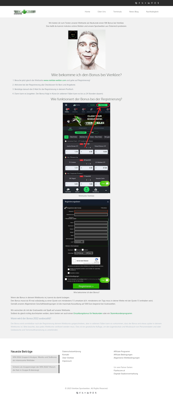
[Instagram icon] (155, 3)
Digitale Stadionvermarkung (126, 373)
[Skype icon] (136, 3)
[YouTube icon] (146, 3)
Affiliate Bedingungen (123, 354)
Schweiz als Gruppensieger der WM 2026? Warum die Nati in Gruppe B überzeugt (34, 368)
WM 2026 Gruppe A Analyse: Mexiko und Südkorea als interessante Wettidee (35, 359)
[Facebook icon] (139, 3)
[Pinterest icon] (152, 3)
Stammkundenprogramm (121, 313)
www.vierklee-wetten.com (55, 80)
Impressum (67, 361)
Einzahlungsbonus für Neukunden (88, 313)
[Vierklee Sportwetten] (24, 11)
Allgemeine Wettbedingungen (127, 358)
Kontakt (65, 354)
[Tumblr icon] (158, 3)
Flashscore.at (119, 370)
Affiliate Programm (122, 351)
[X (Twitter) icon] (142, 3)
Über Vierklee (68, 358)
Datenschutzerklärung (71, 351)
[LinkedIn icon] (149, 3)
